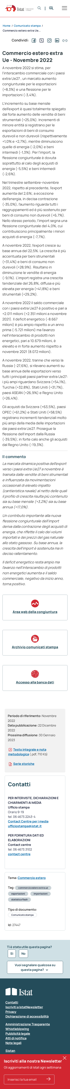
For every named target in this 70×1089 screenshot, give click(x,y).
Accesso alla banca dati (35, 682)
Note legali (13, 1043)
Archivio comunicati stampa (35, 647)
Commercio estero (32, 878)
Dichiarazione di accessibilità (27, 1016)
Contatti (11, 1002)
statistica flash (19, 899)
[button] (39, 8)
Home (6, 25)
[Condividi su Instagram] (48, 40)
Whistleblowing (17, 1029)
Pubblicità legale (17, 1033)
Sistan (10, 1051)
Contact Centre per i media (28, 821)
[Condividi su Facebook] (33, 40)
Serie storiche (23, 764)
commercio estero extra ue (33, 887)
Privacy (10, 1012)
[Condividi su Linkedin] (56, 40)
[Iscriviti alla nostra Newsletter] (48, 1079)
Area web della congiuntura (35, 612)
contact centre (19, 854)
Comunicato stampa (22, 915)
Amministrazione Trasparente (27, 1024)
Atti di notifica (15, 1038)
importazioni (40, 893)
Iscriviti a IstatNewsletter (24, 1007)
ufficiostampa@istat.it (25, 826)
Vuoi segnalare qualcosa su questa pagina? (35, 967)
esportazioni (18, 893)
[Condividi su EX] (40, 40)
